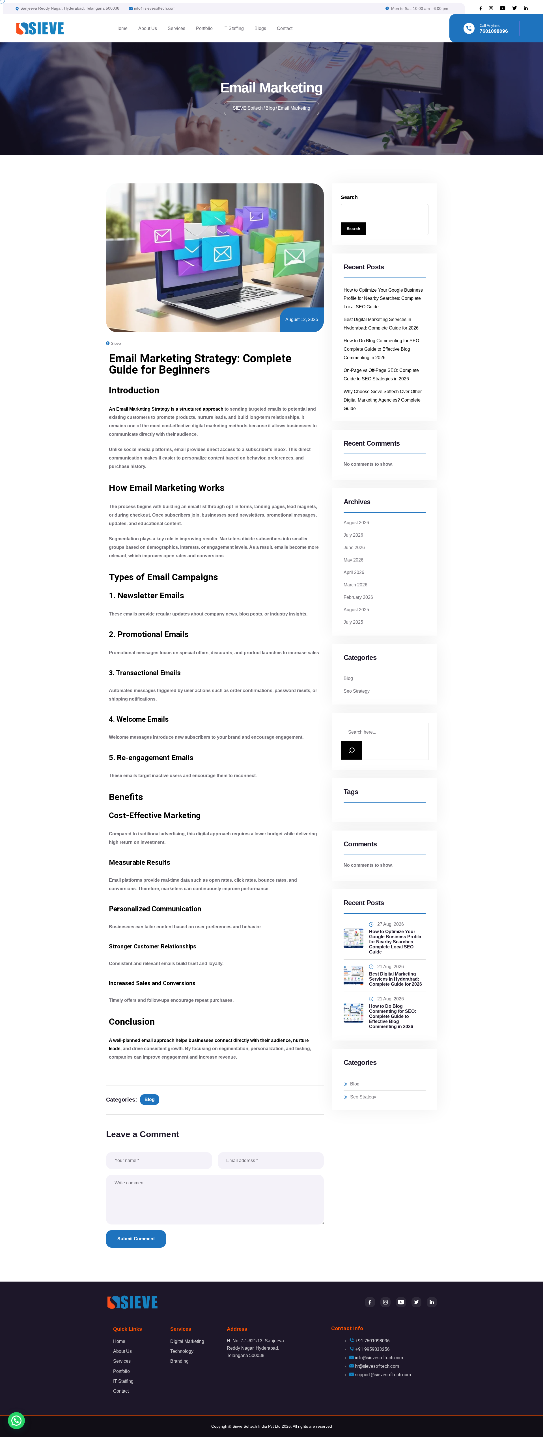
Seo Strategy (357, 691)
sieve (116, 343)
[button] (16, 1420)
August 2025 (356, 609)
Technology (181, 1351)
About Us (147, 28)
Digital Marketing (187, 1341)
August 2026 (356, 522)
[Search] (351, 750)
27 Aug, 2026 (390, 924)
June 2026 (354, 547)
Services (176, 28)
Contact (284, 28)
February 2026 (358, 597)
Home (121, 28)
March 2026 (355, 584)
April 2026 (354, 572)
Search (349, 197)
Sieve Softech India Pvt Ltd (256, 1426)
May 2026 (353, 560)
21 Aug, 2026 (390, 966)
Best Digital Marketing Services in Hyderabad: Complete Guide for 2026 (395, 979)
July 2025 (353, 622)
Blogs (260, 28)
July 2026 (353, 535)
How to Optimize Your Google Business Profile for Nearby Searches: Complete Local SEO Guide (383, 298)
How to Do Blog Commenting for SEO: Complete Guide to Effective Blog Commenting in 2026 (382, 349)
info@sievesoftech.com (155, 8)
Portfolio (204, 28)
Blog (150, 1099)
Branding (179, 1361)
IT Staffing (233, 28)
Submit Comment (136, 1238)
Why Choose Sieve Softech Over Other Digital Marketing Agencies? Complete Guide (383, 400)
